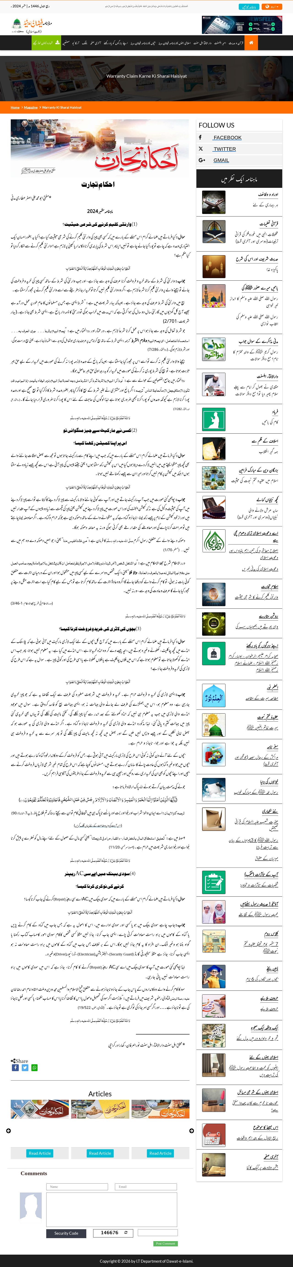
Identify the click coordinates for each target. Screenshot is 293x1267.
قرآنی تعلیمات (269, 223)
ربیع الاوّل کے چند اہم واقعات (257, 1137)
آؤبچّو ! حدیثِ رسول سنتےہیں (259, 903)
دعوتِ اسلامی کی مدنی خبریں (260, 568)
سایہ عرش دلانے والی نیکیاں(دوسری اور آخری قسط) (257, 513)
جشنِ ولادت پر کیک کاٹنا (262, 1167)
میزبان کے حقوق (266, 858)
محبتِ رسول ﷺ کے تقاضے (258, 914)
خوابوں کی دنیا (269, 781)
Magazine (31, 107)
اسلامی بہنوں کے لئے (263, 1057)
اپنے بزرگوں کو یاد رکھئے (116, 43)
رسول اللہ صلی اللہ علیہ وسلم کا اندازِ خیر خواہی (254, 301)
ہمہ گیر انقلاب (268, 451)
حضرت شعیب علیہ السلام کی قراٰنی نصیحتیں (256, 824)
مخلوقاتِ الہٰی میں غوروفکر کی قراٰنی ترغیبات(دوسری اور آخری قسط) (256, 237)
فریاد (275, 411)
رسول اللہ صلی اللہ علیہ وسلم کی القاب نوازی (257, 320)
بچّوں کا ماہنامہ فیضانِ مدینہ (143, 43)
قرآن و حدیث (236, 43)
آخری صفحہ (271, 1156)
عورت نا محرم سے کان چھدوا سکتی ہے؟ (255, 1106)
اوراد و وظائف (268, 194)
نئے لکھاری (270, 811)
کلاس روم (271, 933)
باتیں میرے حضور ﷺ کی (260, 287)
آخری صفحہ (95, 43)
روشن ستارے (268, 615)
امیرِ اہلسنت (220, 43)
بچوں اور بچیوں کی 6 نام (262, 979)
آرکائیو (75, 43)
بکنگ (84, 43)
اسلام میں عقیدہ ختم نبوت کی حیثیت (254, 480)
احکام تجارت (269, 586)
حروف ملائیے (269, 998)
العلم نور (272, 687)
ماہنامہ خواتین (249, 6)
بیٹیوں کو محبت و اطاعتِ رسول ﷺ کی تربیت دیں (253, 1070)
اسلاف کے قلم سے (265, 440)
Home (15, 107)
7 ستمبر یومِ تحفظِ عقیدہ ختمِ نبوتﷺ (261, 947)
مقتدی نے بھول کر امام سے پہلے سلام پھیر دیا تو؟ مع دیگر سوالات (256, 390)
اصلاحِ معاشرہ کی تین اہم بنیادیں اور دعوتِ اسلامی (253, 553)
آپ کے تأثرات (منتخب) (261, 874)
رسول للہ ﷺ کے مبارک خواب (256, 792)
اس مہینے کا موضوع (265, 1127)
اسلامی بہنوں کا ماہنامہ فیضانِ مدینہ (174, 43)
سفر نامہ (272, 746)
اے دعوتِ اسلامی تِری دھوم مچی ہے (256, 536)
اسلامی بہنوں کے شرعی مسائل (257, 1092)
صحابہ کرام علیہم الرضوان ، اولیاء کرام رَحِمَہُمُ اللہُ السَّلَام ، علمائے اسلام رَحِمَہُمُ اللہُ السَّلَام (253, 662)
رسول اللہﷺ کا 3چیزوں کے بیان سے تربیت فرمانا (253, 843)
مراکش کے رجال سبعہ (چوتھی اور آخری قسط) (256, 760)
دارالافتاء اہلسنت (267, 376)
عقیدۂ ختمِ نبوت (267, 717)
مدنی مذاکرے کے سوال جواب (258, 341)
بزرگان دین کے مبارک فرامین (258, 470)
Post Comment (165, 1243)
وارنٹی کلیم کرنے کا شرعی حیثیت (256, 596)
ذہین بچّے (272, 968)
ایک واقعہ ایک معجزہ (264, 1027)
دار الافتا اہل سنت (202, 43)
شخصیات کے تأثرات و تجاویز (259, 884)
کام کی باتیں (270, 421)
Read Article (40, 1153)
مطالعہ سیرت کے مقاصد (262, 698)
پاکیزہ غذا (272, 269)
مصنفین (66, 43)
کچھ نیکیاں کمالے (267, 499)
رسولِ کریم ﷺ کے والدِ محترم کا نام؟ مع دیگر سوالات (255, 355)
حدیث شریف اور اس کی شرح (257, 258)
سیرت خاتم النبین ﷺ (262, 727)
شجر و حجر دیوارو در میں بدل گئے (257, 1038)
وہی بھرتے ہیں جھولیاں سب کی (257, 626)
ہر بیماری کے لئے (265, 204)
